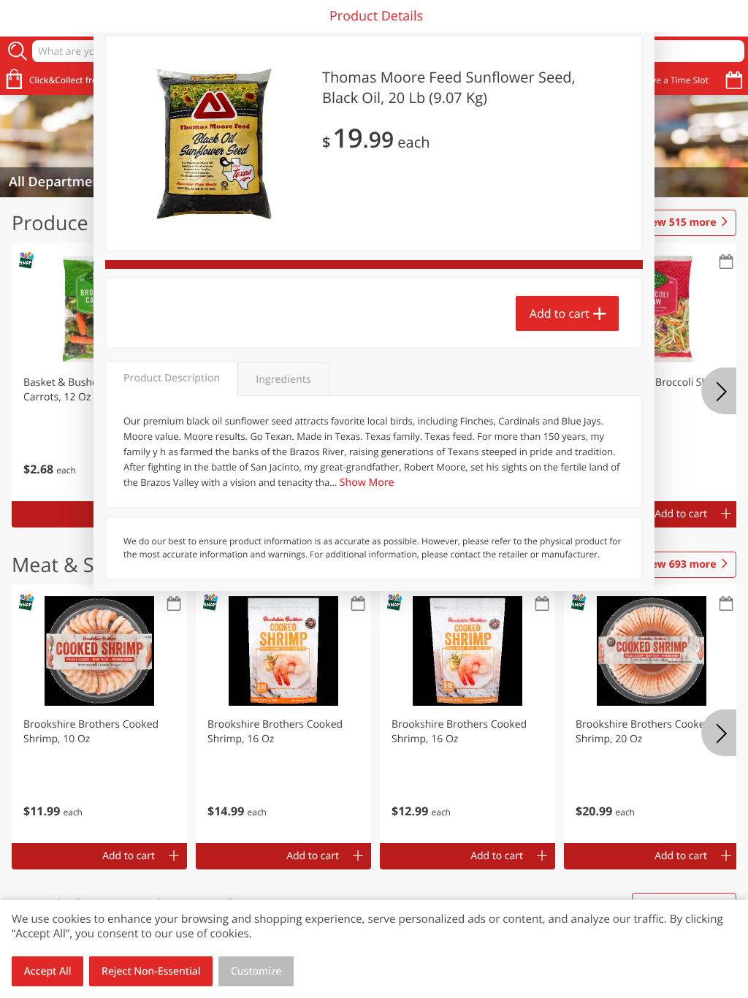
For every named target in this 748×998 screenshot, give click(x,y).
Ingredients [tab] (283, 379)
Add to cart (559, 313)
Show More (367, 483)
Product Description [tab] (171, 378)
